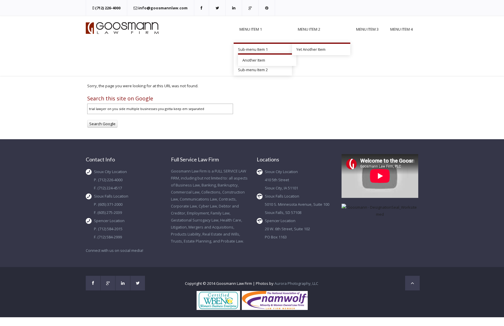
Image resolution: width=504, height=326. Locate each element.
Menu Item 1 (250, 29)
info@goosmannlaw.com (163, 8)
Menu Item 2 (309, 29)
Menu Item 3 (367, 29)
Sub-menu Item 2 (253, 69)
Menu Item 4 (401, 29)
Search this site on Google (120, 98)
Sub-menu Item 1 (253, 49)
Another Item (253, 60)
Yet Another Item (311, 49)
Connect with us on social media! (114, 250)
